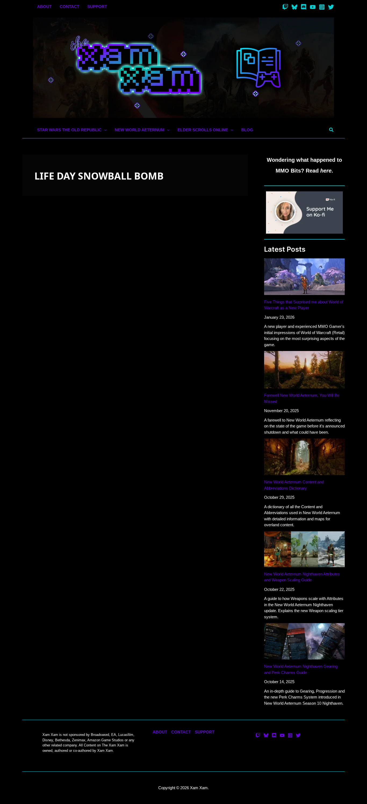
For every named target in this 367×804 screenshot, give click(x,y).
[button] (104, 130)
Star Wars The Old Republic (74, 360)
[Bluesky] (294, 7)
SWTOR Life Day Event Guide (71, 350)
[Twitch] (285, 7)
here (326, 171)
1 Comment (36, 360)
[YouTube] (313, 7)
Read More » (37, 390)
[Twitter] (331, 7)
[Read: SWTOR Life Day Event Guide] (135, 288)
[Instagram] (322, 7)
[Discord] (304, 7)
